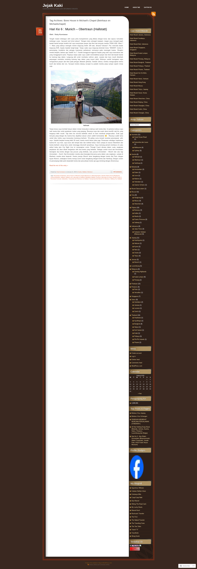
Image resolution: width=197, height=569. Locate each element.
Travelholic (135, 533)
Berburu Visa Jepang (138, 413)
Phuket (136, 342)
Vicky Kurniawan (60, 171)
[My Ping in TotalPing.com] (134, 546)
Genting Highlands (140, 271)
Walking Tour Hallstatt (116, 178)
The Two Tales (136, 526)
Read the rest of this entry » (58, 165)
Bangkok (137, 324)
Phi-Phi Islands (139, 339)
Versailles (137, 292)
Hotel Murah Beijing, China (138, 102)
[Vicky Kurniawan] (137, 478)
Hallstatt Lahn (69, 177)
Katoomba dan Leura (141, 142)
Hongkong (137, 197)
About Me (136, 7)
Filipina (134, 207)
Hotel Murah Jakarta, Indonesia (140, 35)
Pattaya (136, 336)
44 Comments (117, 171)
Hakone (136, 243)
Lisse (136, 175)
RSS (153, 15)
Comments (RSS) (104, 564)
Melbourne (137, 147)
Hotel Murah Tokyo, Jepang (139, 89)
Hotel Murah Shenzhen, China (140, 98)
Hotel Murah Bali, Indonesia (139, 44)
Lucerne (137, 308)
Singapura (135, 296)
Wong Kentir (136, 536)
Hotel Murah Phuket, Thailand (139, 69)
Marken (136, 179)
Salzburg (137, 163)
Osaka (136, 253)
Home (127, 7)
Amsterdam (138, 169)
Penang (136, 280)
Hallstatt (84, 171)
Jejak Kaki (53, 5)
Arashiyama (138, 240)
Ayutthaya (137, 321)
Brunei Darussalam (138, 188)
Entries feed (136, 359)
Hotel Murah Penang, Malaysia (140, 59)
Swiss (134, 299)
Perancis (134, 287)
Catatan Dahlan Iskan (139, 491)
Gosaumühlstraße (55, 177)
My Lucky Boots (137, 507)
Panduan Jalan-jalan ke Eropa (104, 177)
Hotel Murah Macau (136, 86)
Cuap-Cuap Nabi (137, 497)
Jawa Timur (138, 229)
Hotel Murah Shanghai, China (139, 105)
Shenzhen (137, 204)
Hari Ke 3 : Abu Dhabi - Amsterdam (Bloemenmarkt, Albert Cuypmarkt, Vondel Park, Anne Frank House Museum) (141, 440)
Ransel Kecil (136, 510)
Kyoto (136, 246)
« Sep (140, 393)
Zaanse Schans (139, 185)
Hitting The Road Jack (139, 504)
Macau (136, 201)
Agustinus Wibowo (138, 488)
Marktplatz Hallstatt (90, 177)
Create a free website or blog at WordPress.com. (98, 563)
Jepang (134, 238)
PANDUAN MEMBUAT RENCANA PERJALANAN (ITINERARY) (140, 421)
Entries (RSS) (93, 564)
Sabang (136, 222)
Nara (135, 249)
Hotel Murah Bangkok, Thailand (140, 62)
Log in (134, 356)
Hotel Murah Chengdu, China (139, 113)
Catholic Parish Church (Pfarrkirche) (110, 175)
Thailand (134, 315)
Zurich (136, 311)
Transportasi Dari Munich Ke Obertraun (99, 178)
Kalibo (136, 213)
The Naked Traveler (138, 520)
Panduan (134, 284)
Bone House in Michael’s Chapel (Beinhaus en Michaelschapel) (83, 175)
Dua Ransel (135, 501)
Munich (136, 262)
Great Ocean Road (140, 137)
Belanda (134, 167)
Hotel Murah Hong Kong (138, 82)
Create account (137, 353)
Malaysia (134, 269)
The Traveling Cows (138, 523)
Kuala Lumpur (138, 277)
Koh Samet (138, 330)
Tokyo (136, 256)
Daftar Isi (148, 7)
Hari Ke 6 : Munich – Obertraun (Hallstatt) (78, 29)
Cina (133, 195)
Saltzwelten (65, 178)
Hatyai (136, 327)
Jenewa (136, 305)
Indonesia (135, 226)
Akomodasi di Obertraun (60, 175)
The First (134, 517)
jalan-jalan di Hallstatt (79, 177)
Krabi (136, 333)
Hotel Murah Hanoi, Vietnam (139, 79)
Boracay (137, 210)
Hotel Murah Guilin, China (138, 109)
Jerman (134, 259)
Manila (136, 216)
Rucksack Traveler (138, 513)
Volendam (137, 182)
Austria (80, 171)
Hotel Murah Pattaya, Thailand (140, 66)
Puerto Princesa (139, 219)
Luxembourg (136, 266)
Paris (136, 289)
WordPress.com (137, 366)
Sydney (136, 150)
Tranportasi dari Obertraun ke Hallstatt (79, 178)
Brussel (134, 192)
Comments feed (137, 363)
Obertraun (90, 171)
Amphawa (137, 318)
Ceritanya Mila (136, 494)
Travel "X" (135, 529)
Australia (134, 134)
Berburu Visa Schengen (139, 416)
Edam (136, 172)
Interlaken (137, 302)
